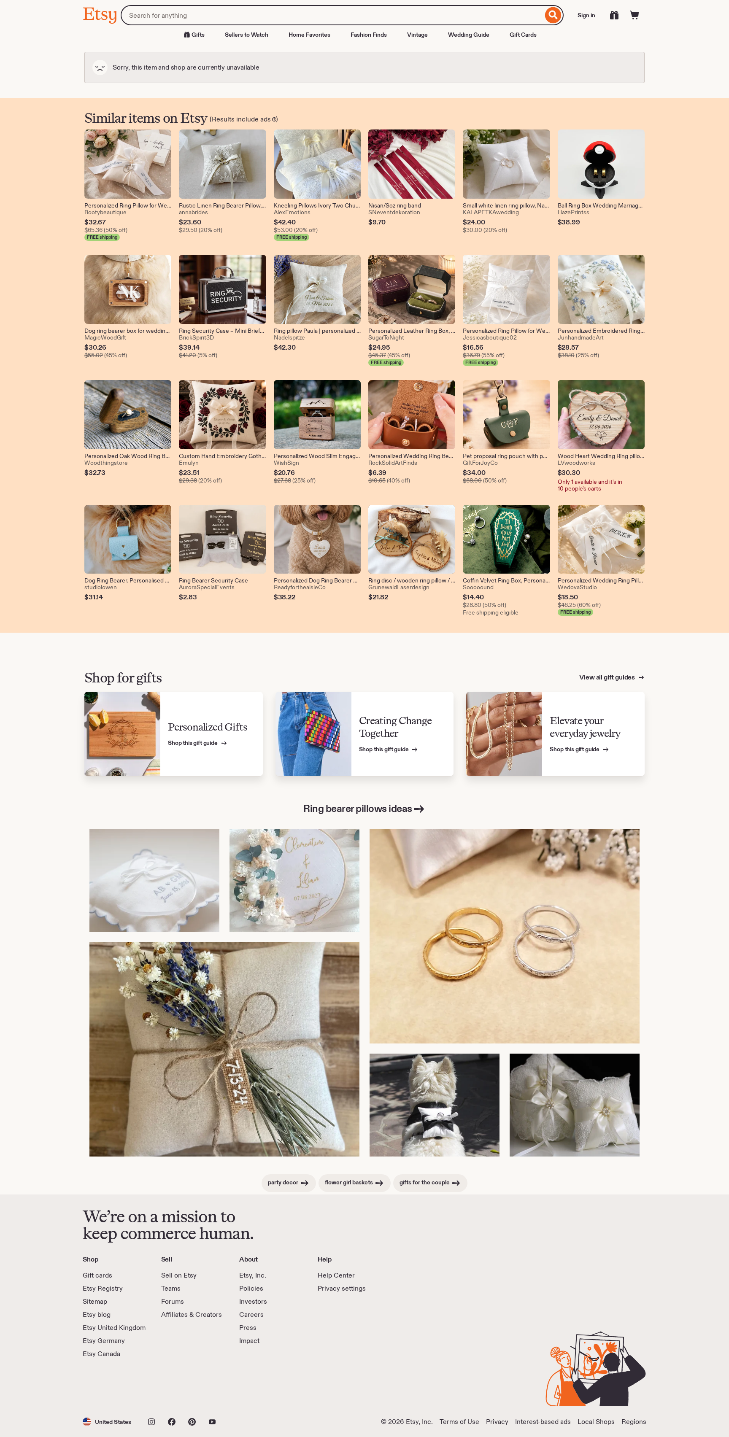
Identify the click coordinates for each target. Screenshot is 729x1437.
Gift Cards (523, 34)
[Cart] (634, 15)
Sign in (586, 15)
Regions (633, 1422)
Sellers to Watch (246, 34)
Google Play (174, 1382)
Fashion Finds (369, 34)
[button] (107, 1421)
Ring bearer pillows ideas (357, 808)
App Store (111, 1382)
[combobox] (332, 15)
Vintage (417, 34)
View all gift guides (607, 677)
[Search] (553, 15)
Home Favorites (309, 34)
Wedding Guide (468, 34)
